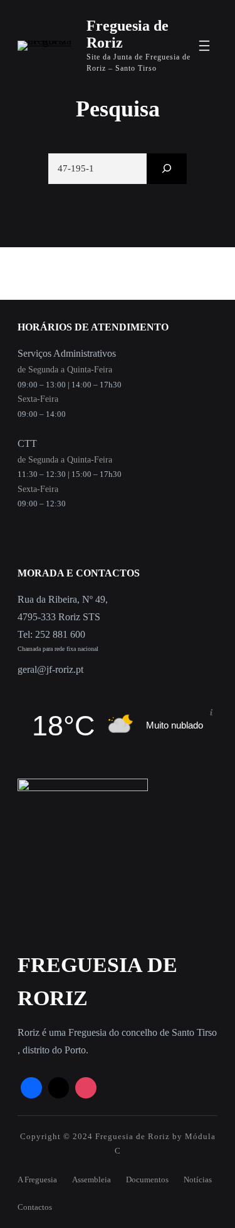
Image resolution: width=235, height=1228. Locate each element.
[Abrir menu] (204, 46)
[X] (59, 1088)
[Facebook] (31, 1088)
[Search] (167, 168)
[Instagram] (86, 1088)
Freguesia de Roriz (132, 1136)
